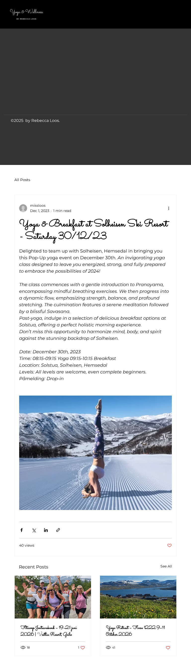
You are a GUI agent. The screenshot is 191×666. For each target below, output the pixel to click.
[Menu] (168, 14)
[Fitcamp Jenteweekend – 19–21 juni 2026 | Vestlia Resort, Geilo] (53, 597)
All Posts (22, 179)
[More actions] (169, 208)
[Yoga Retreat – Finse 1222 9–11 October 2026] (138, 597)
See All (166, 566)
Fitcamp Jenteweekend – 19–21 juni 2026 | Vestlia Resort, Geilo (49, 631)
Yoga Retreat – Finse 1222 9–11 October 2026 (135, 631)
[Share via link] (58, 530)
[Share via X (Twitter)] (33, 530)
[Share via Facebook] (21, 530)
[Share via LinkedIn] (46, 530)
